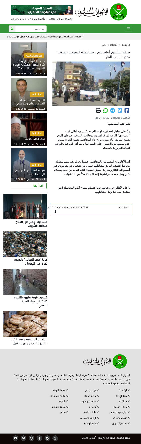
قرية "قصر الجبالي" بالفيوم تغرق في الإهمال (30, 261)
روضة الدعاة (90, 395)
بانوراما (113, 44)
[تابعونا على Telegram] (47, 438)
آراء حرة (93, 406)
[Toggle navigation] (128, 28)
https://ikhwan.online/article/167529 (66, 207)
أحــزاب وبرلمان (120, 406)
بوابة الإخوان (121, 395)
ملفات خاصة (90, 412)
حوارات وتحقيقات (119, 412)
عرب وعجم (91, 390)
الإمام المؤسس (88, 417)
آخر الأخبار (123, 401)
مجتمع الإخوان (120, 423)
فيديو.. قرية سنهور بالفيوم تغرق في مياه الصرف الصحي (30, 301)
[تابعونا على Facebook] (39, 438)
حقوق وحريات (120, 417)
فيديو (63, 412)
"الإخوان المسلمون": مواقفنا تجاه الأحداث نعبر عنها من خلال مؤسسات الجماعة (50, 36)
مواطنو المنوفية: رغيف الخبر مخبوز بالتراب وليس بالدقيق (29, 340)
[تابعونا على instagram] (31, 438)
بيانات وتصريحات (57, 395)
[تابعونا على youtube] (15, 438)
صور (104, 44)
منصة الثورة (59, 390)
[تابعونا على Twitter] (23, 438)
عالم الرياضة (90, 423)
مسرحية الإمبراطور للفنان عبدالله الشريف (31, 223)
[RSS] (55, 438)
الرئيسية (125, 44)
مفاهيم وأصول (89, 401)
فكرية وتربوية (59, 406)
